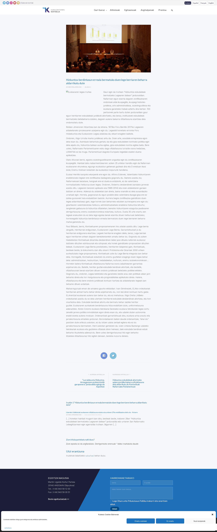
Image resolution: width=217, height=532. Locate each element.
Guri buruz (99, 10)
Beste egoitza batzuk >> (58, 499)
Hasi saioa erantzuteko (93, 415)
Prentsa (162, 10)
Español (195, 3)
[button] (212, 514)
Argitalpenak (147, 10)
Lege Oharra (118, 501)
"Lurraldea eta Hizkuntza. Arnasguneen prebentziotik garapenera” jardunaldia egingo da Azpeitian (90, 383)
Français (203, 3)
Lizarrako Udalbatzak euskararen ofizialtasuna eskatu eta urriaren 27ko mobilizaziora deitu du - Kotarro (102, 412)
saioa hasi (89, 455)
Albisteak (115, 10)
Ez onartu (170, 521)
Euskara (188, 3)
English (211, 3)
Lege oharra (8, 527)
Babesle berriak (27, 3)
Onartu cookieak (141, 521)
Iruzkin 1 (88, 87)
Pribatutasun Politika (137, 501)
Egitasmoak (130, 10)
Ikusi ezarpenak (199, 521)
